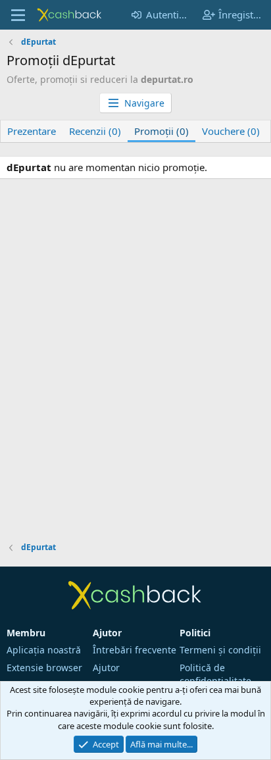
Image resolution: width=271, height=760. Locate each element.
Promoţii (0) (161, 131)
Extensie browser (44, 667)
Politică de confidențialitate (215, 674)
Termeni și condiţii (220, 650)
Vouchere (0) (231, 131)
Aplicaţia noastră (44, 650)
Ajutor (106, 667)
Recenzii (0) (95, 131)
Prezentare (31, 131)
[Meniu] (18, 15)
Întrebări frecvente (134, 650)
